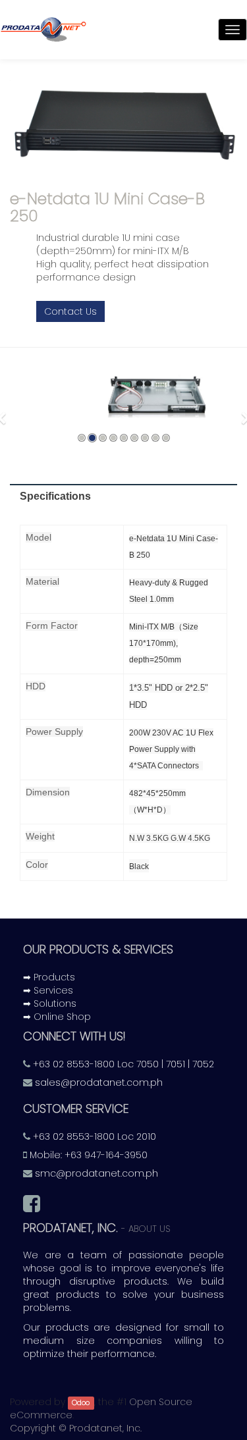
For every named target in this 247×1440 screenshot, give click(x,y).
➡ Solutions (49, 1003)
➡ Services (48, 990)
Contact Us (70, 311)
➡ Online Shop (57, 1016)
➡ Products (49, 977)
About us (149, 1229)
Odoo (81, 1403)
